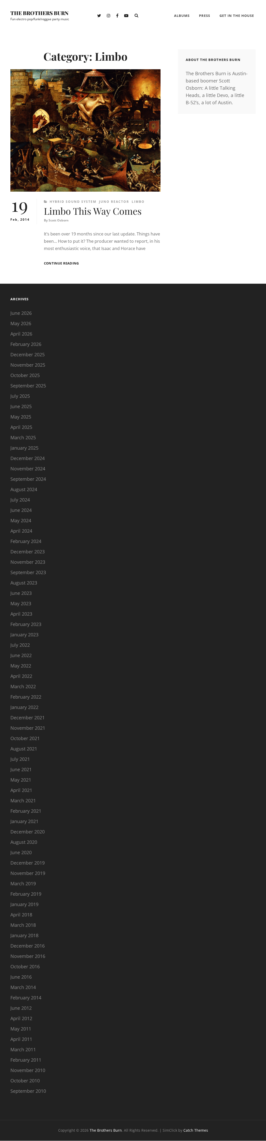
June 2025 (21, 406)
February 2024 (25, 541)
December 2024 (27, 458)
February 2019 (25, 894)
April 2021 (21, 790)
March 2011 (23, 1049)
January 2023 (24, 634)
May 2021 (20, 780)
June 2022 (21, 655)
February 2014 (25, 997)
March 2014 (23, 987)
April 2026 (21, 334)
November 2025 (27, 365)
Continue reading (61, 263)
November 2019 (27, 873)
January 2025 (24, 448)
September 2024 (28, 479)
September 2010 (28, 1091)
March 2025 (23, 437)
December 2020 (27, 832)
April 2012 (21, 1018)
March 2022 (23, 686)
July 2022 (20, 645)
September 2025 (28, 385)
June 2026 (21, 313)
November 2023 (27, 562)
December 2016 (27, 946)
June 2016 (21, 977)
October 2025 (25, 375)
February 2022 (25, 697)
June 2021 (21, 769)
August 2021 (23, 749)
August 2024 (23, 489)
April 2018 (21, 915)
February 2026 (25, 344)
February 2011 (25, 1060)
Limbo (138, 201)
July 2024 (20, 500)
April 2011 (21, 1039)
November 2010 (27, 1070)
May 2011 (20, 1029)
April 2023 (21, 614)
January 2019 (24, 904)
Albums (182, 15)
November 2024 (27, 468)
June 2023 (21, 593)
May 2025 (20, 417)
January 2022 (24, 707)
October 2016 (25, 966)
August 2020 (23, 842)
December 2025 (27, 354)
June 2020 (21, 852)
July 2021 (20, 759)
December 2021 (27, 717)
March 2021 (23, 800)
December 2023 (27, 551)
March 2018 (23, 925)
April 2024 (21, 531)
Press (204, 15)
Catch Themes (195, 1130)
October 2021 (25, 738)
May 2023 (20, 603)
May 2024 (20, 520)
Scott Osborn (59, 220)
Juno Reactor (114, 201)
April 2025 (21, 427)
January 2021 (24, 821)
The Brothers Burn (39, 12)
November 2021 (27, 728)
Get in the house (237, 15)
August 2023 (23, 583)
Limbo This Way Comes (93, 211)
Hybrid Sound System (73, 201)
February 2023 (25, 624)
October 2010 (25, 1080)
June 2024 (21, 510)
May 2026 (20, 323)
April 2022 (21, 676)
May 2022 (20, 666)
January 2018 (24, 935)
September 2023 (28, 572)
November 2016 (27, 956)
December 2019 (27, 863)
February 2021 (25, 811)
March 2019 (23, 883)
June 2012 (21, 1008)
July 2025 (20, 396)
